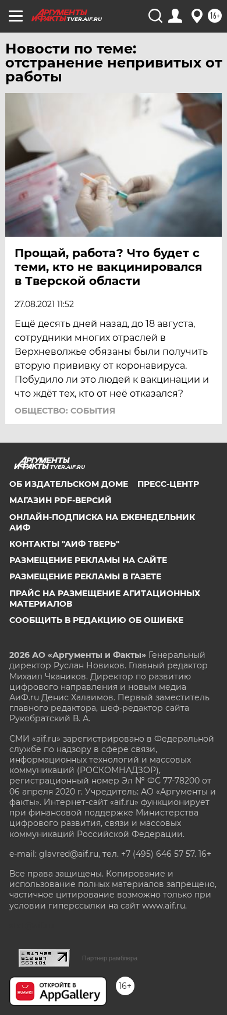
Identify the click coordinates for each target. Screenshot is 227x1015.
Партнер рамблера (109, 958)
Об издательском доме (68, 484)
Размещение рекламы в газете (85, 576)
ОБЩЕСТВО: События (65, 411)
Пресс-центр (168, 484)
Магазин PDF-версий (60, 500)
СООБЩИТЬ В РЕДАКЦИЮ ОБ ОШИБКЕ (96, 620)
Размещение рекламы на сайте (88, 560)
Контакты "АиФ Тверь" (64, 544)
